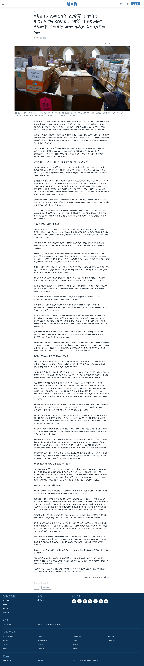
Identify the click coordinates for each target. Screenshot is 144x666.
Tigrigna (111, 636)
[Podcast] (101, 601)
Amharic (6, 640)
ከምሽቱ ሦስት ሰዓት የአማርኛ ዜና (50, 624)
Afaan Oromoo (8, 636)
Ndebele (41, 649)
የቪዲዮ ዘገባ (41, 600)
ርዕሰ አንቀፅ (7, 660)
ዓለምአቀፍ (6, 613)
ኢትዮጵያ (6, 600)
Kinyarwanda (42, 640)
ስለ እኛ (40, 660)
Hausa (5, 649)
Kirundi (40, 644)
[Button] (107, 43)
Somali (75, 644)
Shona (75, 640)
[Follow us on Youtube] (79, 601)
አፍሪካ (5, 604)
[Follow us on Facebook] (74, 601)
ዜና (35, 11)
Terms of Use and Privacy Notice (85, 660)
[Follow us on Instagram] (85, 601)
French (40, 636)
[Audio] (127, 4)
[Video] (120, 4)
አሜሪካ (5, 609)
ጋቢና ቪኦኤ (7, 624)
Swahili (75, 649)
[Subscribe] (106, 601)
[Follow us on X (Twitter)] (90, 601)
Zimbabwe (111, 640)
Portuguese (77, 636)
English (5, 644)
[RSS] (95, 601)
